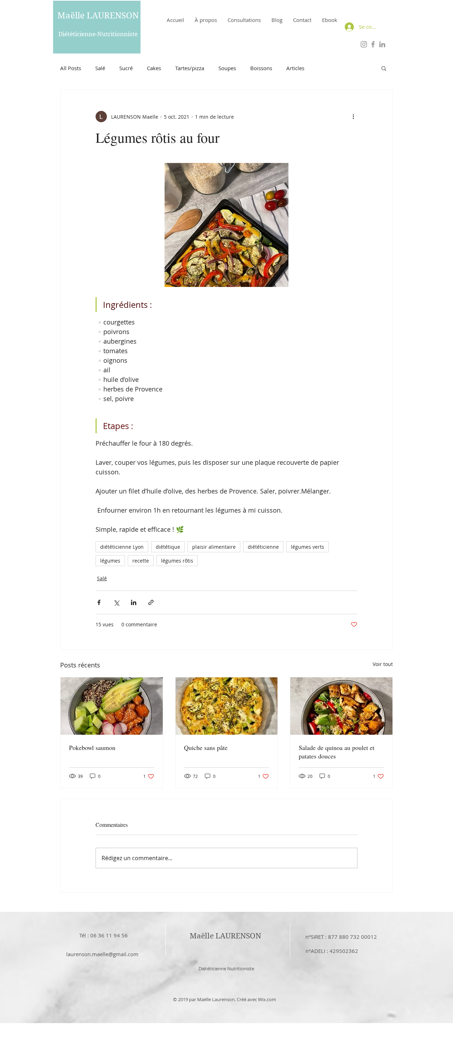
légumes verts (307, 546)
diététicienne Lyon (122, 546)
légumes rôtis (177, 560)
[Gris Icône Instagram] (364, 44)
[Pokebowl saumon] (112, 706)
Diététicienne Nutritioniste (226, 968)
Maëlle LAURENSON (98, 16)
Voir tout (383, 664)
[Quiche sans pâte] (227, 706)
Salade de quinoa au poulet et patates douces (336, 751)
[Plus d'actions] (353, 116)
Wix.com (267, 999)
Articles (295, 68)
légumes (110, 560)
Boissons (261, 68)
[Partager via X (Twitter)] (116, 602)
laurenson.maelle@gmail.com (102, 954)
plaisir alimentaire (214, 546)
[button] (383, 68)
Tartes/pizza (189, 68)
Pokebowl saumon (92, 747)
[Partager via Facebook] (99, 602)
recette (140, 560)
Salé (100, 68)
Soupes (227, 68)
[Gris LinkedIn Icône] (382, 44)
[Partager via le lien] (151, 602)
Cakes (154, 68)
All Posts (70, 68)
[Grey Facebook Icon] (373, 44)
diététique (168, 546)
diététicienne (263, 546)
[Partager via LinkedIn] (133, 602)
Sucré (126, 68)
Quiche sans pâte (206, 747)
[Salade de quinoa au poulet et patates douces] (341, 706)
